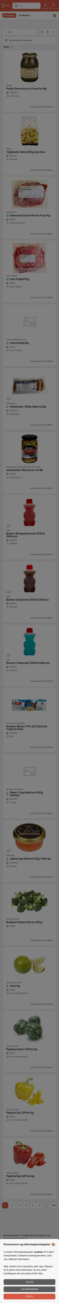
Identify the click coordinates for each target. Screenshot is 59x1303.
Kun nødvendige (29, 1289)
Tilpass (29, 1282)
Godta (29, 1296)
